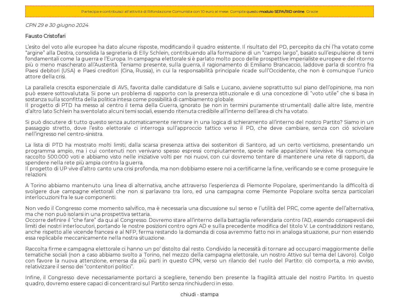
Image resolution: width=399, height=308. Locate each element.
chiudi (188, 294)
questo (275, 11)
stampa (209, 294)
